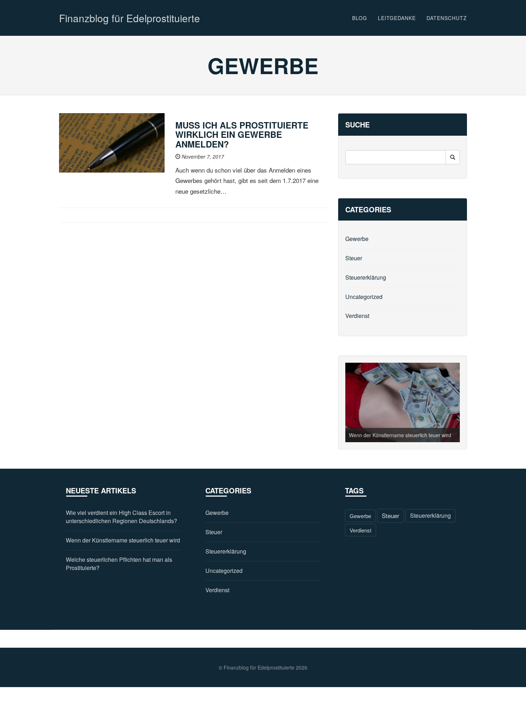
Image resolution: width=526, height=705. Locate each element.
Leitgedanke (397, 17)
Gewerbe (357, 239)
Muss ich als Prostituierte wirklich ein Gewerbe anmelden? (241, 134)
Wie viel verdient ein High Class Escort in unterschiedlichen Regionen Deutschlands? (121, 517)
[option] (402, 402)
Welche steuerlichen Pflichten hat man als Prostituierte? (119, 564)
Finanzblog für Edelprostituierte (129, 18)
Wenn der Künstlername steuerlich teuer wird (400, 435)
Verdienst (357, 316)
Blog (359, 17)
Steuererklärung (365, 277)
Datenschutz (447, 17)
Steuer (353, 258)
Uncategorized (364, 297)
